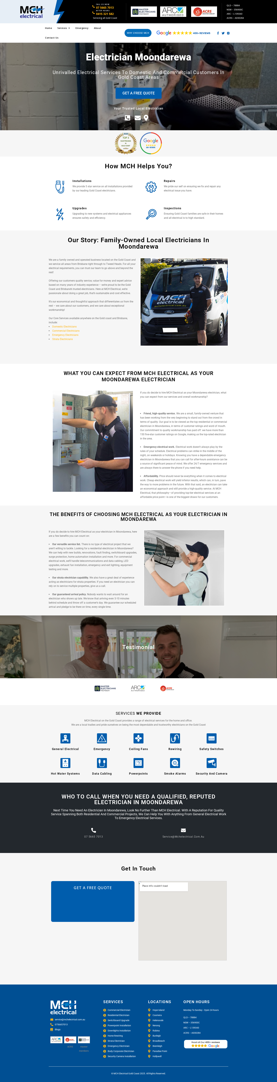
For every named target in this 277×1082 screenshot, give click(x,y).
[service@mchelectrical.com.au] (183, 830)
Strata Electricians (62, 339)
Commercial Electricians (66, 330)
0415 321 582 (105, 14)
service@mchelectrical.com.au (183, 836)
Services (62, 28)
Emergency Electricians (65, 334)
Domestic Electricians (64, 326)
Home (48, 28)
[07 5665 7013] (93, 830)
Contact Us (51, 37)
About (97, 28)
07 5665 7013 (105, 7)
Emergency (82, 28)
